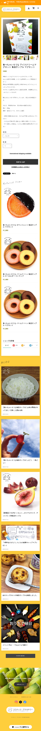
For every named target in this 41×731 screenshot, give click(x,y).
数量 (5, 142)
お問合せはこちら (20, 684)
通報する (14, 173)
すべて (7, 345)
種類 (5, 132)
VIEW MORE (20, 656)
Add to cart (20, 162)
